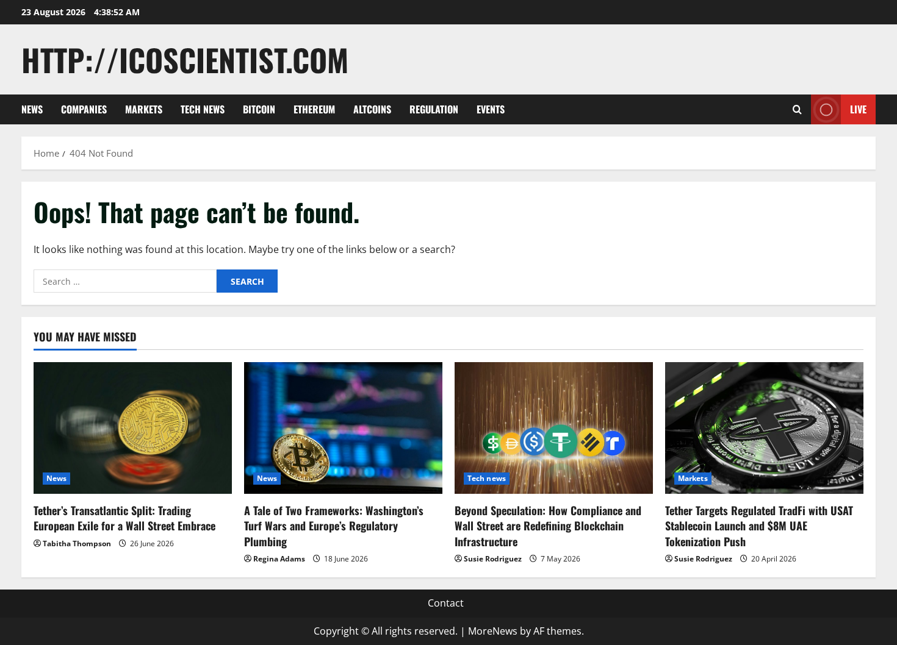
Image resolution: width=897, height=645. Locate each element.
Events (491, 109)
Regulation (433, 109)
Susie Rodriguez (493, 559)
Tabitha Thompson (77, 543)
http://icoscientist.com (184, 59)
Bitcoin (259, 109)
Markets (143, 109)
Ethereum (314, 109)
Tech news (203, 109)
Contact (446, 603)
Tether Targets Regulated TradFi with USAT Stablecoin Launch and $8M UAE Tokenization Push (759, 525)
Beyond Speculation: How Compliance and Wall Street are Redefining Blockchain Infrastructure (548, 525)
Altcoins (372, 109)
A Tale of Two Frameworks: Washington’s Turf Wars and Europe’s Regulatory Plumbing (333, 525)
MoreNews (492, 631)
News (32, 109)
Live (858, 109)
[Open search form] (797, 109)
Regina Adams (279, 559)
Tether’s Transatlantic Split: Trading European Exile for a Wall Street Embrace (124, 517)
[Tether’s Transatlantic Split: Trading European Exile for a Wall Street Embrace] (133, 428)
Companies (84, 109)
